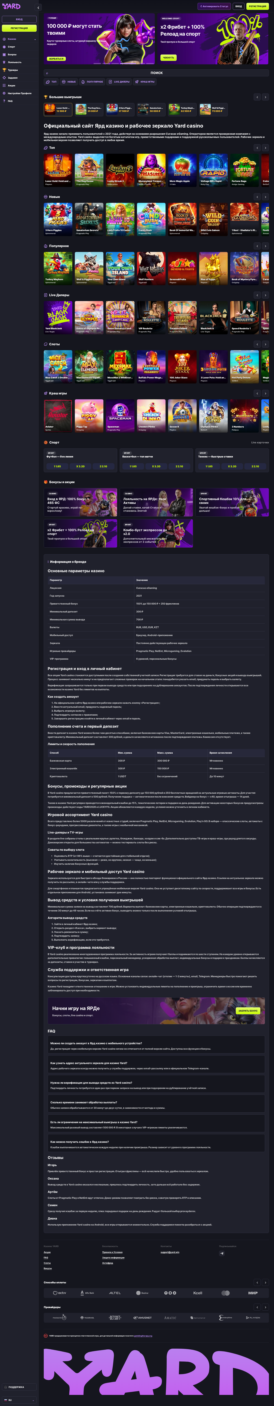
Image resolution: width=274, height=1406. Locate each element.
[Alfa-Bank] (87, 1293)
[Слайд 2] (106, 63)
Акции (47, 1252)
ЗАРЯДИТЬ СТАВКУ (174, 54)
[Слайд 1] (97, 63)
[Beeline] (143, 1293)
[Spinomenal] (198, 1317)
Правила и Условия (112, 1252)
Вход (19, 19)
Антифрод (107, 1263)
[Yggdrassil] (87, 1317)
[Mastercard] (225, 1293)
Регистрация (19, 28)
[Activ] (60, 1293)
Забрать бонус (248, 1011)
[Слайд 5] (137, 63)
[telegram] (222, 1253)
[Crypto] (170, 1293)
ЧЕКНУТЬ (55, 57)
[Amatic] (170, 1317)
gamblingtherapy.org (143, 1336)
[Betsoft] (115, 1317)
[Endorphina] (225, 1317)
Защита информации (113, 1257)
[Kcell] (198, 1293)
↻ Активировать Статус (214, 6)
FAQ (46, 1257)
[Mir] (253, 1293)
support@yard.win (170, 1252)
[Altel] (115, 1293)
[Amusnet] (143, 1317)
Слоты (47, 1263)
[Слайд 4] (124, 63)
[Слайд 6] (150, 63)
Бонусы (48, 1268)
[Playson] (253, 1317)
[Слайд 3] (115, 63)
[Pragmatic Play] (60, 1317)
